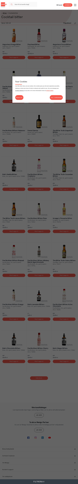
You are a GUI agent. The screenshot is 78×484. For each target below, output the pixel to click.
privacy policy (49, 90)
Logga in (68, 5)
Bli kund (59, 5)
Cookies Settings (19, 90)
